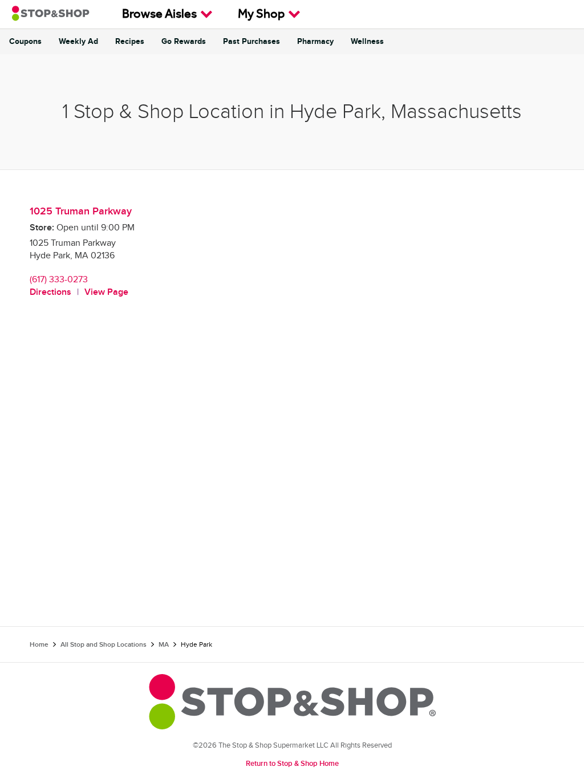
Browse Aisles (159, 15)
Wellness (367, 42)
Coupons (25, 42)
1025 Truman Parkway (81, 211)
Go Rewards (183, 42)
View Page (106, 292)
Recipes (129, 42)
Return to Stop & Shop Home (292, 763)
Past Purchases (251, 42)
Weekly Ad (78, 42)
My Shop (261, 15)
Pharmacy (315, 42)
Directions (50, 292)
